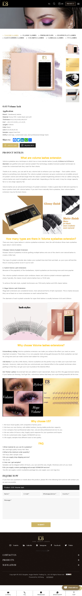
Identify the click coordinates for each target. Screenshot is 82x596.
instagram (43, 545)
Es (49, 4)
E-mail (8, 594)
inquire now (29, 145)
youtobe (15, 545)
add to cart (12, 145)
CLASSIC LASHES (29, 35)
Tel (24, 594)
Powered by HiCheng (36, 577)
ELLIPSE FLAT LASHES (66, 35)
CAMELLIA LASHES (55, 38)
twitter (70, 545)
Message (41, 594)
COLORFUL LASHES (36, 38)
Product (70, 4)
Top (73, 594)
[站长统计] (68, 574)
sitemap (49, 577)
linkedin (29, 545)
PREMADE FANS (46, 35)
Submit (41, 525)
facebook (57, 545)
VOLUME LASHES (11, 35)
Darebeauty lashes (14, 114)
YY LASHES (72, 38)
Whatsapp (57, 594)
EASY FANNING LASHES (14, 38)
